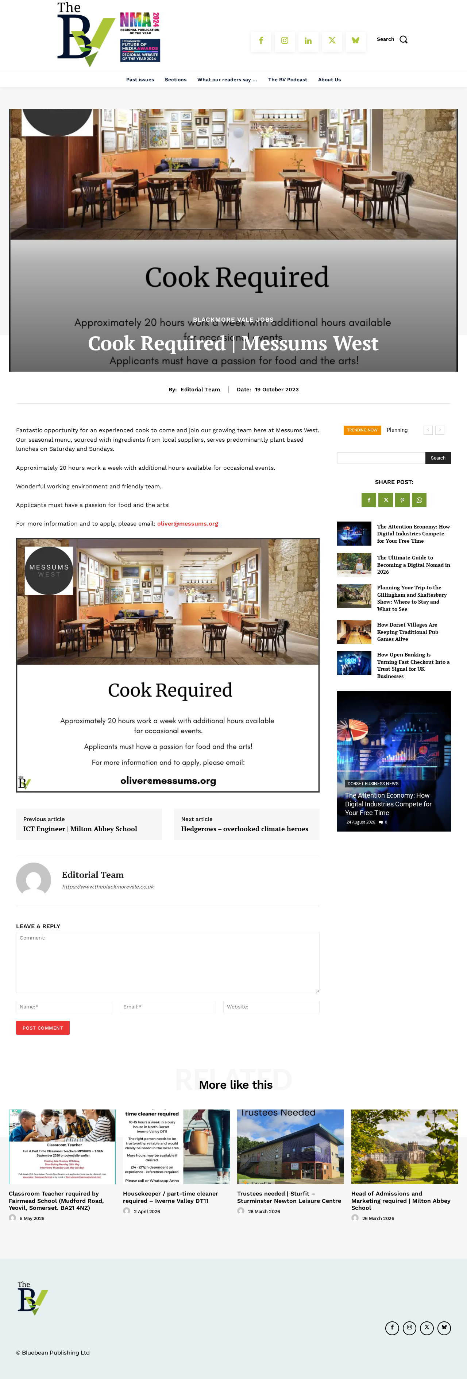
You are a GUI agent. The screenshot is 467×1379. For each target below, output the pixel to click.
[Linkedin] (308, 42)
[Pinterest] (402, 500)
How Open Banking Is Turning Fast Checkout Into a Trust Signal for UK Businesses (413, 665)
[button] (395, 39)
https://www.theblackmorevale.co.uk (108, 887)
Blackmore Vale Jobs (233, 320)
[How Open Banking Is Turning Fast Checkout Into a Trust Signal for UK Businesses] (354, 663)
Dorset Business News (373, 783)
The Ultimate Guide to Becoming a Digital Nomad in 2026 (413, 564)
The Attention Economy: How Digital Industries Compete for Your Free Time (413, 533)
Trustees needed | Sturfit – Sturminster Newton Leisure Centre (289, 1197)
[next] (439, 430)
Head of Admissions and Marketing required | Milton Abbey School (401, 1200)
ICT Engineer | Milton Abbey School (80, 829)
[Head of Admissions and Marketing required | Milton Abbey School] (404, 1146)
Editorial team (200, 389)
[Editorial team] (33, 880)
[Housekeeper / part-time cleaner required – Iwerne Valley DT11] (176, 1146)
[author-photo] (13, 1218)
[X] (332, 42)
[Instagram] (285, 42)
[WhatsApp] (419, 500)
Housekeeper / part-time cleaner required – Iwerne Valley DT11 (170, 1197)
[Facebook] (261, 42)
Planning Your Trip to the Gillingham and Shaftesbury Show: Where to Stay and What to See (412, 598)
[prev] (428, 430)
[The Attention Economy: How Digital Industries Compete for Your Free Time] (354, 533)
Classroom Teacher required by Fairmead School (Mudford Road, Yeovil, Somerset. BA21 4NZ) (56, 1200)
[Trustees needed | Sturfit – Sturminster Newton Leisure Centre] (290, 1146)
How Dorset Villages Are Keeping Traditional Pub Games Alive (407, 631)
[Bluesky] (356, 42)
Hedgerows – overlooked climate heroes (244, 829)
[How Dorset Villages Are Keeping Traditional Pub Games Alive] (354, 632)
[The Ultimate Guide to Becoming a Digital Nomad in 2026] (354, 565)
